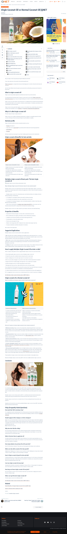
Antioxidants (9, 129)
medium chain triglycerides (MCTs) (25, 204)
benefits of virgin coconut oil (14, 493)
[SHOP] (58, 1)
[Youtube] (61, 82)
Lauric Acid (16, 127)
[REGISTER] (50, 1)
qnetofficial (3, 12)
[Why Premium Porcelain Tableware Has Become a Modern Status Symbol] (63, 57)
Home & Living (48, 57)
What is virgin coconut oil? (11, 51)
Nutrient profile (10, 54)
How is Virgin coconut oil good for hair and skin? (34, 64)
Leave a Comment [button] (38, 507)
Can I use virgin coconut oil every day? (33, 66)
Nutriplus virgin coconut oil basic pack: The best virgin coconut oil (14, 59)
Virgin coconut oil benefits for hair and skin (15, 56)
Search (64, 71)
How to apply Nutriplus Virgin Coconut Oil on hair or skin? (14, 66)
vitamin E (20, 108)
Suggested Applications (11, 63)
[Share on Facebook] (2, 50)
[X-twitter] (51, 522)
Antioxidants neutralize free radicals (21, 344)
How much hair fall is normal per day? (15, 74)
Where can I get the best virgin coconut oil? (33, 72)
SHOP (59, 1)
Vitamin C (8, 125)
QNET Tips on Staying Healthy (51, 60)
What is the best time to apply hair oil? (34, 56)
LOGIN (56, 1)
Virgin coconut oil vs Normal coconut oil (14, 68)
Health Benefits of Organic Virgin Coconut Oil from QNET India (18, 485)
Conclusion (9, 70)
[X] (61, 78)
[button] (45, 1)
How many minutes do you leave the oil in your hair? (33, 59)
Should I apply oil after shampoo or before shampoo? (34, 52)
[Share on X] (2, 52)
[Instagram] (51, 82)
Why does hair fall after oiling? (32, 54)
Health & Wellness (52, 52)
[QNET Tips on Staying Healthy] (63, 62)
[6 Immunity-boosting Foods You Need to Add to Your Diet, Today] (63, 52)
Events (47, 67)
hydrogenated (26, 350)
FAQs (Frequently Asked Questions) (13, 72)
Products (47, 52)
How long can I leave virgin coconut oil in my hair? (33, 69)
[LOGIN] (54, 1)
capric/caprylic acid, (29, 335)
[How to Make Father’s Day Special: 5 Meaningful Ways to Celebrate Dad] (63, 67)
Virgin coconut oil (8, 84)
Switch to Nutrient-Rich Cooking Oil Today (14, 488)
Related (27, 74)
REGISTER (52, 1)
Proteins (8, 131)
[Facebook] (51, 78)
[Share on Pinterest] (2, 55)
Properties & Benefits (11, 61)
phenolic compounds (9, 344)
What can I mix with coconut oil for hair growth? (33, 62)
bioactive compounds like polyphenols (31, 108)
